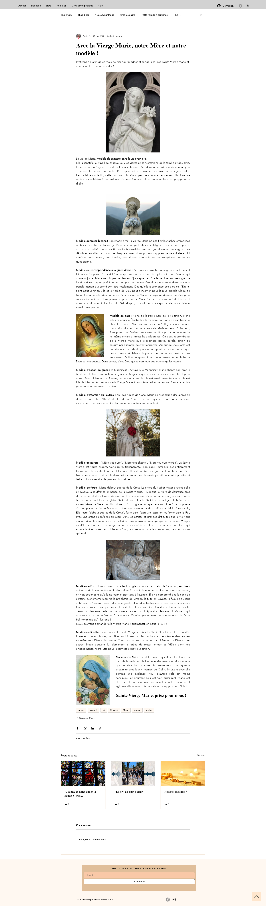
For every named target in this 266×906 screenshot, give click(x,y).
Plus (176, 15)
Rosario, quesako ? (175, 792)
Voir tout (201, 755)
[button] (201, 15)
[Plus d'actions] (188, 36)
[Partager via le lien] (100, 728)
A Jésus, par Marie (104, 15)
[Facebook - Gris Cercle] (240, 6)
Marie (126, 710)
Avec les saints (127, 15)
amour (81, 710)
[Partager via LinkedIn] (92, 728)
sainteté (93, 710)
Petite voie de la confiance (154, 15)
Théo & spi (83, 15)
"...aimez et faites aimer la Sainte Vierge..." (80, 794)
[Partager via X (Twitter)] (85, 728)
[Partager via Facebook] (77, 728)
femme (137, 710)
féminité (114, 710)
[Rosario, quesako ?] (183, 773)
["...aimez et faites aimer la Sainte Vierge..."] (83, 773)
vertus (149, 710)
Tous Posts (66, 15)
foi (104, 710)
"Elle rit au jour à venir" (129, 792)
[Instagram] (247, 6)
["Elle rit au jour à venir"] (133, 773)
